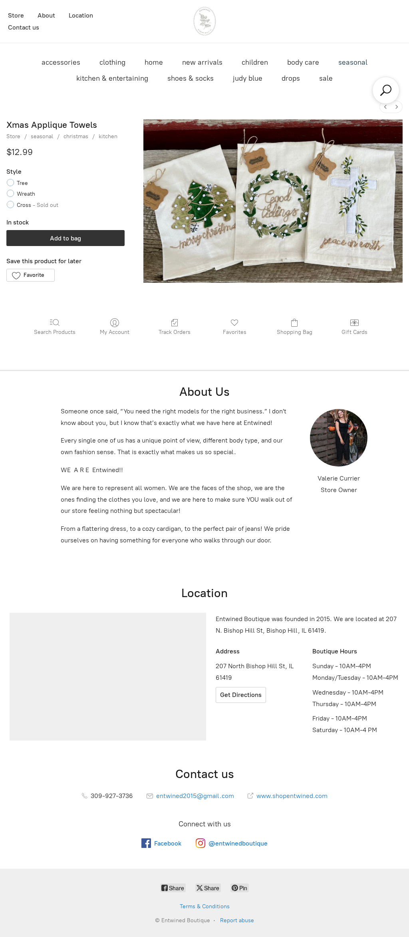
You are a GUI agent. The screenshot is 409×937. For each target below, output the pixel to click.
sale (326, 78)
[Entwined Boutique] (204, 21)
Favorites (234, 332)
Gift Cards (354, 332)
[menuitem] (385, 107)
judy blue (247, 78)
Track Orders (175, 332)
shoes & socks (190, 78)
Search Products (54, 332)
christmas (76, 136)
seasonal (352, 62)
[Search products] (386, 90)
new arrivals (202, 62)
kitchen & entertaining (112, 78)
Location (81, 15)
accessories (61, 62)
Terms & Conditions (205, 906)
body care (303, 62)
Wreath (26, 194)
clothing (112, 62)
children (255, 62)
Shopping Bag (294, 332)
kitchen (108, 136)
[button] (30, 275)
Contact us (23, 27)
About (46, 15)
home (154, 62)
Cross (37, 205)
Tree (22, 183)
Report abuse (237, 920)
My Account (114, 332)
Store (16, 15)
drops (291, 78)
